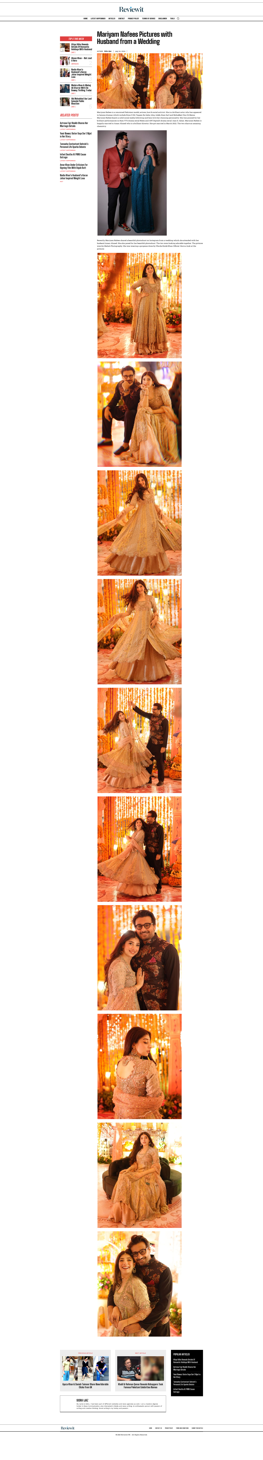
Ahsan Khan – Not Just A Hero (81, 59)
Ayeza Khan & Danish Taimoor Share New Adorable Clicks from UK (85, 1386)
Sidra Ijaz (107, 51)
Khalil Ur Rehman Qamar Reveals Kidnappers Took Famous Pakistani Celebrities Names (140, 1386)
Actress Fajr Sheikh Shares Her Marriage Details (74, 125)
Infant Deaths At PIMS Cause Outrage (73, 156)
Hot (73, 52)
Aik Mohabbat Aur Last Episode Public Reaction (81, 101)
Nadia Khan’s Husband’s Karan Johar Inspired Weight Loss (81, 73)
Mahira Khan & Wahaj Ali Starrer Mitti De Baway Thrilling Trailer (81, 88)
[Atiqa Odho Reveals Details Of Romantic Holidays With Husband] (65, 47)
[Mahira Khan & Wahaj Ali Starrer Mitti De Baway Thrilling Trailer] (65, 88)
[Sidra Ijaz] (69, 1404)
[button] (178, 18)
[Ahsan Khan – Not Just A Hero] (65, 60)
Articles (75, 64)
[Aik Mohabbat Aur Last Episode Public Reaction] (65, 101)
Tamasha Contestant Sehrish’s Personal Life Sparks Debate (74, 145)
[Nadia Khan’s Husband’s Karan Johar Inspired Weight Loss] (65, 72)
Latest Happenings (68, 129)
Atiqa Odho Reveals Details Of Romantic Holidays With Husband (81, 47)
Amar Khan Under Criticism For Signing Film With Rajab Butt (74, 166)
